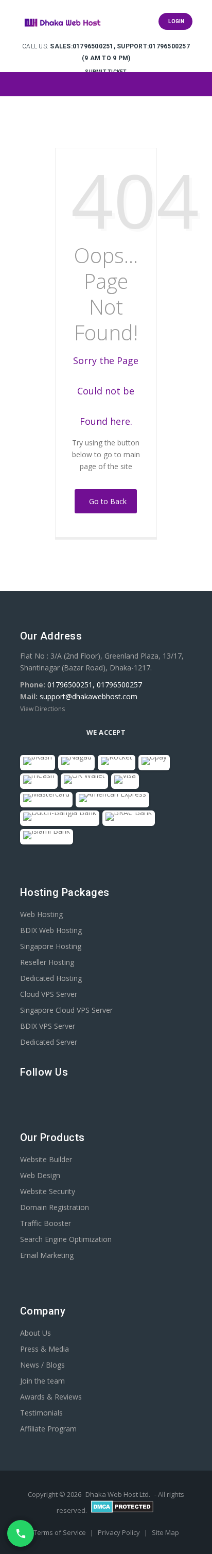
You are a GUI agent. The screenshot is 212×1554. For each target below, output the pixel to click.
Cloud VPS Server (48, 994)
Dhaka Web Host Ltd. (117, 1494)
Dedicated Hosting (51, 978)
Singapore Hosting (50, 946)
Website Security (47, 1191)
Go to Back (106, 501)
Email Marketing (47, 1255)
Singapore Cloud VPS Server (66, 1010)
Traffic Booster (45, 1223)
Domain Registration (54, 1207)
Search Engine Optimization (66, 1239)
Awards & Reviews (51, 1397)
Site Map (165, 1532)
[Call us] (20, 1533)
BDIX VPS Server (47, 1026)
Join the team (42, 1381)
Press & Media (44, 1349)
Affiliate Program (48, 1429)
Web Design (40, 1175)
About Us (35, 1333)
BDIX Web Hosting (51, 930)
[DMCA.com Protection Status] (122, 1510)
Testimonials (41, 1413)
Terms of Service (60, 1532)
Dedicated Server (48, 1042)
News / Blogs (42, 1365)
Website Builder (46, 1159)
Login (175, 21)
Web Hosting (41, 914)
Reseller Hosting (47, 962)
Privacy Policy (120, 1532)
